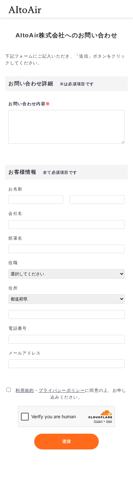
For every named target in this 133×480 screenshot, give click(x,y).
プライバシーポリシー (62, 390)
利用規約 (24, 390)
